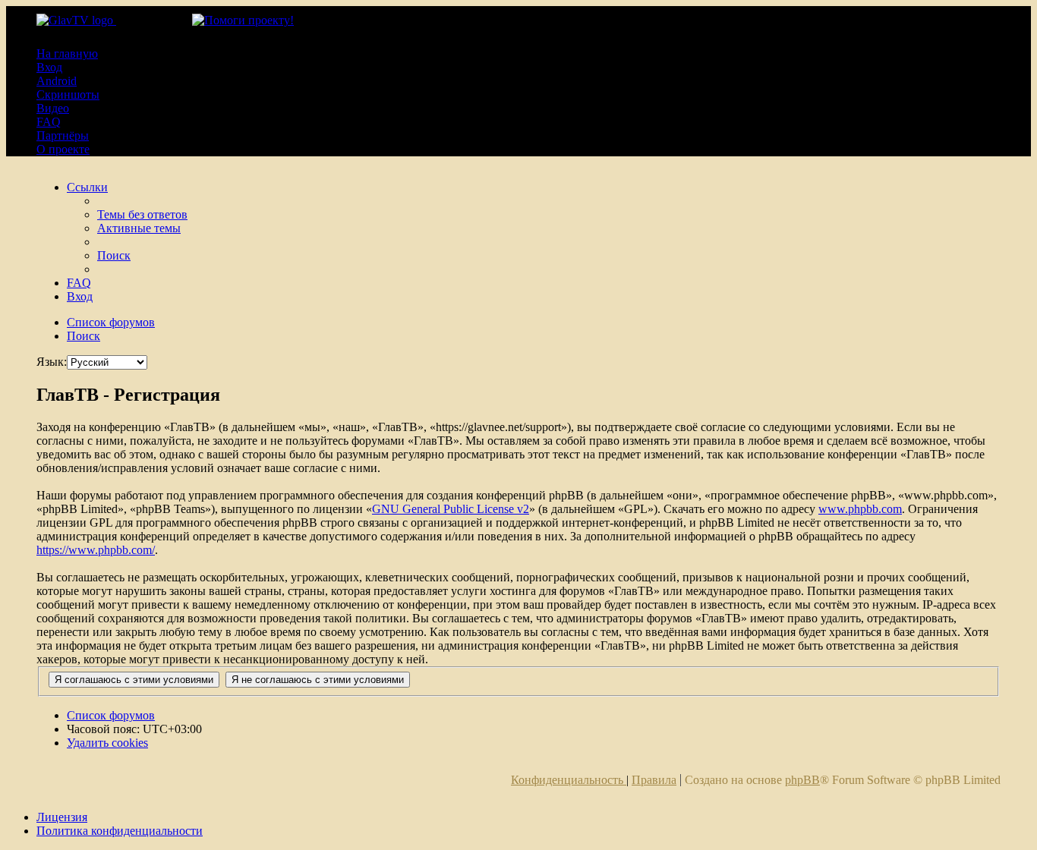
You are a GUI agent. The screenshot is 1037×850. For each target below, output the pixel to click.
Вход (49, 67)
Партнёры (62, 135)
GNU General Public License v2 (450, 508)
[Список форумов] (114, 20)
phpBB (802, 779)
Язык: (51, 361)
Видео (52, 108)
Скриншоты (67, 94)
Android (56, 80)
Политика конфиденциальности (119, 830)
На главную (67, 53)
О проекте (63, 149)
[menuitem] (142, 214)
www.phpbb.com (860, 508)
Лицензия (61, 817)
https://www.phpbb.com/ (95, 549)
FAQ (48, 121)
